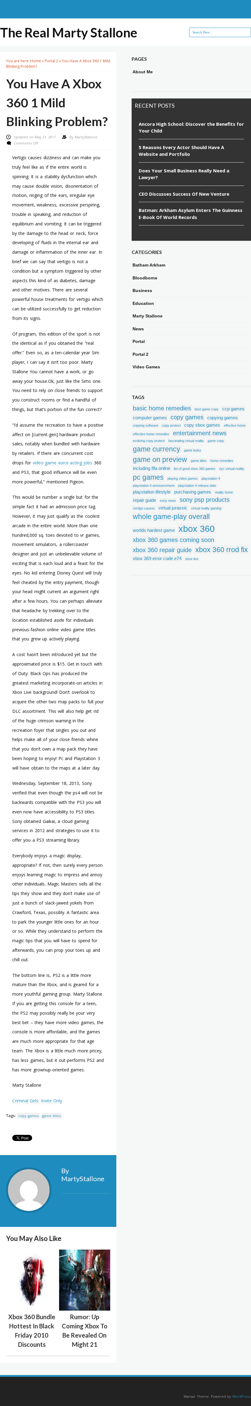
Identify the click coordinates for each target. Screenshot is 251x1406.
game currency (156, 449)
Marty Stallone (148, 315)
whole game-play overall (171, 517)
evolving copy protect (149, 441)
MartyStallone (86, 137)
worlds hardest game (154, 530)
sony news (168, 500)
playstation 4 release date (197, 485)
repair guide (144, 500)
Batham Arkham (149, 265)
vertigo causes (144, 508)
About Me (143, 71)
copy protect (171, 425)
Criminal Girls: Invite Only (37, 1101)
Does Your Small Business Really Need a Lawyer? (184, 174)
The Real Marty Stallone (68, 32)
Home (35, 60)
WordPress (241, 1396)
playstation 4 (210, 478)
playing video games (182, 478)
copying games (222, 417)
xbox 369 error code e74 (157, 558)
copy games (28, 1115)
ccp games (233, 408)
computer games (150, 417)
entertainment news (200, 433)
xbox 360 (196, 529)
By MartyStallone (82, 1174)
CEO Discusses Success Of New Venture (184, 194)
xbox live (191, 559)
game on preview (160, 459)
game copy (216, 441)
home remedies (221, 461)
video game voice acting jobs (62, 463)
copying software (145, 425)
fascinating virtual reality (186, 441)
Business (142, 290)
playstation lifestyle (151, 491)
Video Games (146, 366)
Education (143, 303)
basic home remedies (162, 408)
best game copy (207, 409)
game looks (192, 450)
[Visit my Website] (85, 1193)
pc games (148, 477)
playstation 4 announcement (153, 485)
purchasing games (192, 491)
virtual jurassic (173, 507)
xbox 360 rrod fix (221, 550)
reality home (224, 492)
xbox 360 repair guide (162, 550)
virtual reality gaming (206, 508)
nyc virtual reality (231, 469)
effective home (234, 425)
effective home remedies (151, 434)
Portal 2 (51, 60)
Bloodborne (145, 277)
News (138, 328)
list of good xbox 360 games (194, 469)
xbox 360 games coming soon (173, 539)
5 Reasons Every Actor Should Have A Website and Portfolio (181, 150)
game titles (51, 1115)
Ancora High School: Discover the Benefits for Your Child (191, 127)
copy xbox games (202, 425)
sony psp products (205, 499)
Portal (139, 341)
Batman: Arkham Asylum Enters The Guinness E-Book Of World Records (190, 213)
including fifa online (151, 468)
